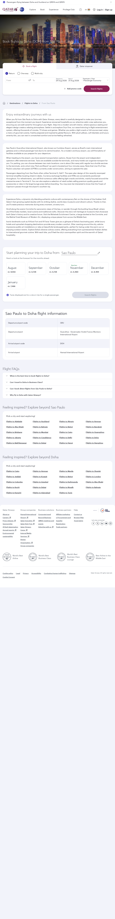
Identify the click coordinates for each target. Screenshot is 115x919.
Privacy (26, 573)
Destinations (15, 103)
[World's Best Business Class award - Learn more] (33, 557)
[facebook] (93, 523)
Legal (18, 573)
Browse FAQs (79, 517)
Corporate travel (44, 514)
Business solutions (46, 510)
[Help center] (80, 9)
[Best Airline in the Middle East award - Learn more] (90, 557)
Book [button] (42, 9)
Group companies (28, 510)
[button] (58, 376)
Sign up (108, 9)
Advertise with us (44, 527)
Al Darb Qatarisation (10, 527)
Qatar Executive (26, 521)
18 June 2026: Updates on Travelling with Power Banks (30, 2)
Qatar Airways (9, 510)
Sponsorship (7, 524)
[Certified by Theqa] (102, 512)
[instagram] (110, 523)
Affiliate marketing (63, 514)
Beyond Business (44, 517)
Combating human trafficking (55, 573)
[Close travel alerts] (111, 2)
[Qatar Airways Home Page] (11, 9)
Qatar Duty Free (26, 524)
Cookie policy (8, 573)
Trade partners (61, 527)
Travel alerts (78, 521)
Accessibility (36, 573)
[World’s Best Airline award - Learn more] (7, 557)
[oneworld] (22, 9)
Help (76, 510)
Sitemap (72, 573)
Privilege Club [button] (69, 9)
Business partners (63, 510)
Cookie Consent (9, 577)
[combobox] (79, 253)
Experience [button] (53, 9)
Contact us (78, 514)
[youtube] (106, 523)
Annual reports (8, 530)
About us (6, 514)
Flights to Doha (31, 103)
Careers (6, 517)
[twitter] (98, 523)
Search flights (90, 295)
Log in (100, 9)
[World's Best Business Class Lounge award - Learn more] (61, 557)
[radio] (15, 268)
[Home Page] (4, 103)
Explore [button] (33, 9)
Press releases (8, 521)
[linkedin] (102, 523)
